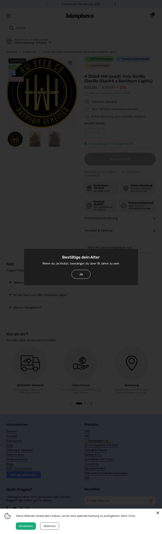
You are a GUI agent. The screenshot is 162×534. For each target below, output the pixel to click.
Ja (81, 274)
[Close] (158, 513)
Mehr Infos (128, 516)
